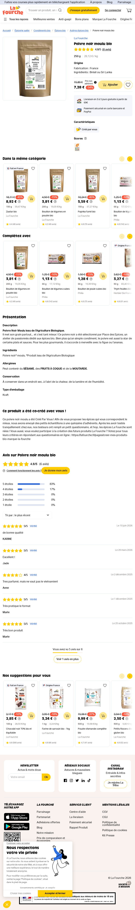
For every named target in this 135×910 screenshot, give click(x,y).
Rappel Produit (78, 827)
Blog (109, 2)
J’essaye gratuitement (83, 10)
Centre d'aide (77, 812)
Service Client (80, 804)
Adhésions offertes (48, 822)
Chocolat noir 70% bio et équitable (19, 731)
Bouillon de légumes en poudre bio (54, 214)
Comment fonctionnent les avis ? (24, 471)
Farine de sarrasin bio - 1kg (56, 729)
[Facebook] (65, 781)
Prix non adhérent (89, 82)
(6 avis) (106, 49)
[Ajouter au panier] (31, 198)
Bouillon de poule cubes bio (92, 289)
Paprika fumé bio (86, 212)
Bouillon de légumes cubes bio (56, 291)
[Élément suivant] (129, 159)
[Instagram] (71, 781)
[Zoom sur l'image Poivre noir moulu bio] (34, 68)
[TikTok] (89, 781)
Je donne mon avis (55, 470)
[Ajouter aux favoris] (33, 168)
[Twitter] (77, 781)
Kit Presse (108, 835)
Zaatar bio (11, 212)
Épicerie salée (22, 31)
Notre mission (45, 833)
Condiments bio (42, 31)
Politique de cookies (114, 830)
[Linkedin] (83, 781)
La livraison (76, 817)
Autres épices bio (79, 31)
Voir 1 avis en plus (67, 659)
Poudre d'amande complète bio (92, 731)
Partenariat (43, 817)
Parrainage (124, 2)
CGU (105, 817)
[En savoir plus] (85, 138)
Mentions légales (115, 804)
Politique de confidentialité (111, 823)
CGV (105, 812)
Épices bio (60, 31)
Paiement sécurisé (80, 822)
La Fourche (81, 38)
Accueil (7, 31)
